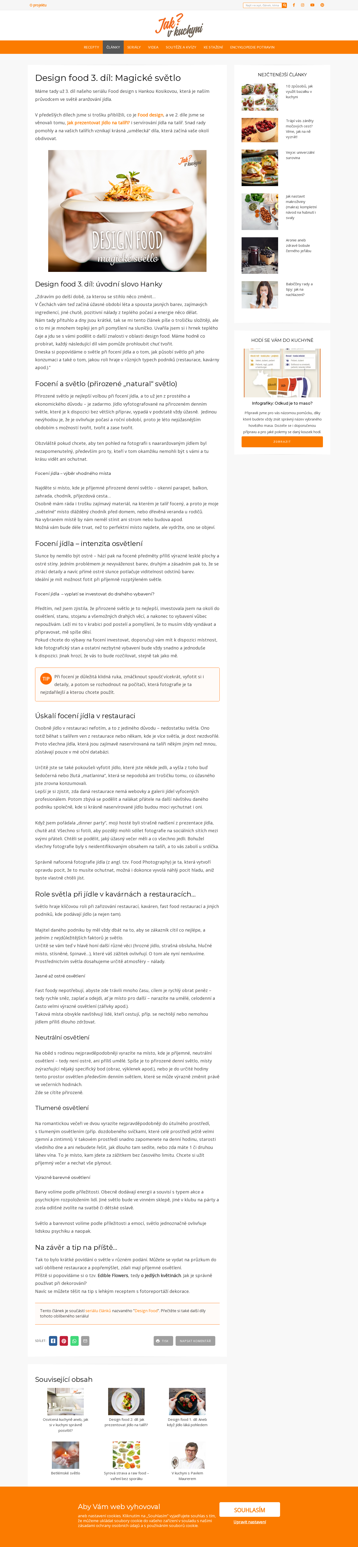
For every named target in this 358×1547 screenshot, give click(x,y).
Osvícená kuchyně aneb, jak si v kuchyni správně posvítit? (65, 1425)
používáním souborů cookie (172, 1525)
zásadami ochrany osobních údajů (109, 1525)
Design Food (146, 1310)
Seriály (134, 47)
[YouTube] (312, 5)
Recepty (91, 47)
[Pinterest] (322, 5)
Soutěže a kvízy (181, 47)
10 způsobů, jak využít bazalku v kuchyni (299, 91)
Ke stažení (213, 47)
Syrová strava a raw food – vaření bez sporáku (126, 1476)
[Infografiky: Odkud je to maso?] (282, 372)
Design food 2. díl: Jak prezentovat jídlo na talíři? (126, 1422)
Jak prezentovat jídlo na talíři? (98, 122)
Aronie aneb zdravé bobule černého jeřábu (298, 245)
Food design (150, 115)
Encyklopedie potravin (252, 47)
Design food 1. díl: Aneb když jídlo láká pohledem (187, 1422)
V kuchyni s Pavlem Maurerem (187, 1476)
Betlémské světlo (65, 1473)
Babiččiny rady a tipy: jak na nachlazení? (299, 289)
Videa (153, 47)
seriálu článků (98, 1310)
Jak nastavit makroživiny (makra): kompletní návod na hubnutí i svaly (301, 207)
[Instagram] (302, 5)
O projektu (38, 5)
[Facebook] (294, 5)
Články (113, 47)
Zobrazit (282, 441)
